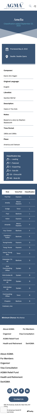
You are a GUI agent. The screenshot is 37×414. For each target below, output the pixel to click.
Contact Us (18, 399)
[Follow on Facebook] (21, 390)
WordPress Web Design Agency (30, 411)
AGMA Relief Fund (11, 339)
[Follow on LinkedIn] (27, 390)
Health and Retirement (12, 343)
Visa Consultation (26, 334)
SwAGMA (30, 343)
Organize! (7, 334)
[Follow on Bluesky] (15, 390)
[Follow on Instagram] (9, 390)
